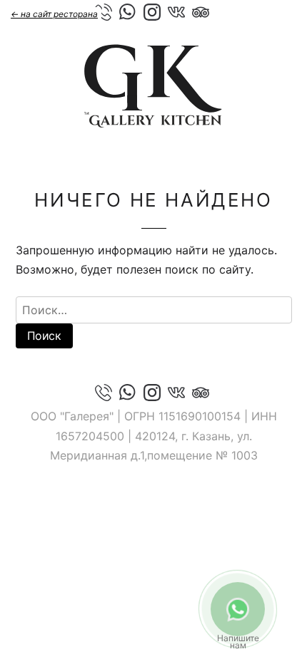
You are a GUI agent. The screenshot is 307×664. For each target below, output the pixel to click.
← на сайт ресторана (54, 14)
